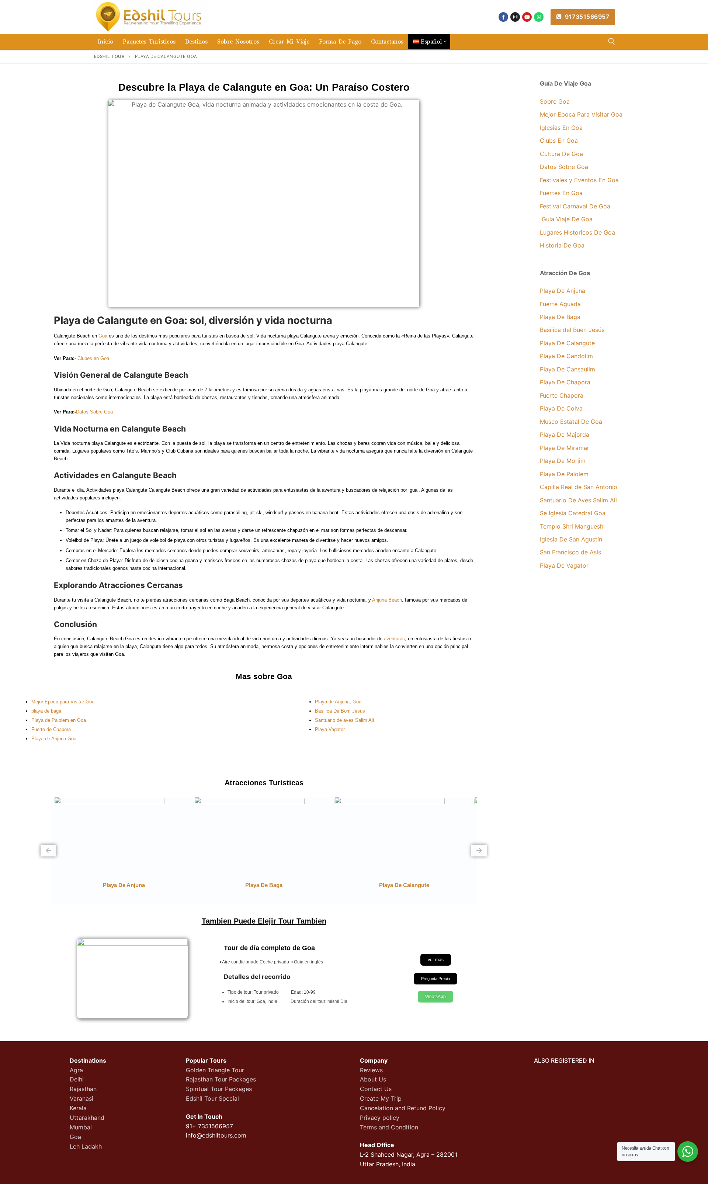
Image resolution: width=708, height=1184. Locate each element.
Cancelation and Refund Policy (402, 1108)
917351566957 (586, 16)
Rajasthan (83, 1089)
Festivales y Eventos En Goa (579, 180)
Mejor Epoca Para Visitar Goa (581, 114)
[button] (48, 850)
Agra (76, 1070)
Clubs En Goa (559, 140)
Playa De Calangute (404, 885)
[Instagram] (515, 17)
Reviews (371, 1070)
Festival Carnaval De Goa (575, 206)
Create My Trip (381, 1098)
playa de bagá (46, 711)
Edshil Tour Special (212, 1098)
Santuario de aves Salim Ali (344, 720)
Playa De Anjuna (562, 290)
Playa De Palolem (564, 474)
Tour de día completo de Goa (269, 948)
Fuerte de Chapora (51, 729)
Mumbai (81, 1127)
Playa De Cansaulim (567, 369)
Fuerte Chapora (561, 395)
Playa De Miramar (564, 447)
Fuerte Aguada (560, 304)
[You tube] (527, 17)
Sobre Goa (555, 101)
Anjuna (379, 600)
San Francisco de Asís (570, 552)
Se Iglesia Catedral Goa (572, 513)
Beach (395, 600)
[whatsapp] (539, 17)
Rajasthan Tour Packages (221, 1079)
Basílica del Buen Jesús (572, 329)
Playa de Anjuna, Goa (338, 701)
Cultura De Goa (562, 153)
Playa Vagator (330, 729)
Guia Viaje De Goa (566, 219)
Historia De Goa (562, 245)
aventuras (394, 638)
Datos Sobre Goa (94, 412)
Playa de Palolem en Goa (58, 720)
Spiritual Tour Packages (219, 1089)
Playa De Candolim (566, 356)
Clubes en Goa (93, 358)
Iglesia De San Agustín (571, 539)
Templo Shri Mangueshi (572, 526)
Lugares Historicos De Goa (577, 232)
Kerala (78, 1108)
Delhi (77, 1079)
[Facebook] (503, 17)
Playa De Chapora (565, 382)
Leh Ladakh (86, 1146)
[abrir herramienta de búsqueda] (611, 41)
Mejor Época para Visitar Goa (62, 701)
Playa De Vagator (564, 565)
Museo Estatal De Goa (571, 421)
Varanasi (81, 1098)
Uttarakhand (87, 1117)
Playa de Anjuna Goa (53, 738)
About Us (373, 1079)
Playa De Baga (560, 317)
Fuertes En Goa (561, 193)
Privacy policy (379, 1117)
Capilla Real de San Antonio (578, 487)
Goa (102, 336)
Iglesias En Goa (561, 127)
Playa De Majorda (565, 434)
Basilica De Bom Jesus (340, 711)
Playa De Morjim (563, 460)
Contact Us (376, 1089)
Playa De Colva (561, 408)
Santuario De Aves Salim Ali (578, 500)
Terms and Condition (389, 1127)
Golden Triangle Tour (215, 1070)
